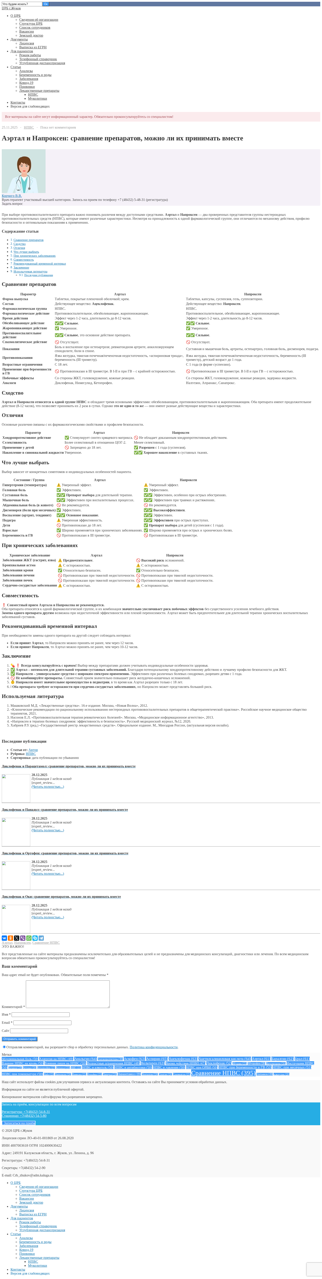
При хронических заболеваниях (35, 255)
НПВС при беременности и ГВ (245, 1067)
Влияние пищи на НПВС (65, 1063)
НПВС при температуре (22, 1074)
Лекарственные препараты (39, 90)
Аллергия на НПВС (56, 1059)
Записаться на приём (18, 1123)
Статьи (16, 67)
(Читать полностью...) (48, 786)
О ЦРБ (16, 16)
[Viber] (22, 938)
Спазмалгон (181, 1074)
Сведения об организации (38, 19)
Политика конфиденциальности (154, 1047)
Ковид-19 (26, 83)
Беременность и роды (35, 75)
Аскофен (134, 1059)
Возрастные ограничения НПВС (113, 1063)
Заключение (21, 267)
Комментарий (13, 1007)
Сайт (5, 1031)
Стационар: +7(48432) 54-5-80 (24, 1116)
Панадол (110, 1074)
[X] (16, 938)
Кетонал (29, 1067)
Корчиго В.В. (12, 196)
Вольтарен (153, 1063)
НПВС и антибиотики (133, 1067)
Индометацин (276, 1063)
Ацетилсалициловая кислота (224, 1059)
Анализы (26, 71)
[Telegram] (41, 938)
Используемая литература (30, 271)
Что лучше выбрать (26, 251)
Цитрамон (265, 1074)
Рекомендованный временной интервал (40, 263)
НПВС (33, 94)
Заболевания (28, 79)
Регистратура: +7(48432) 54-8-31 (26, 1112)
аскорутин (281, 1074)
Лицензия (26, 43)
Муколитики (37, 98)
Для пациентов (22, 51)
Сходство (20, 244)
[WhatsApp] (29, 938)
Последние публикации (38, 275)
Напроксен (22, 942)
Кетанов (15, 1067)
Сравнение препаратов (29, 240)
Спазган (165, 1074)
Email (7, 1022)
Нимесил (79, 1074)
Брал (302, 1059)
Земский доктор (31, 35)
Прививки (27, 87)
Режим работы (30, 55)
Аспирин (157, 1059)
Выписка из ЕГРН (33, 47)
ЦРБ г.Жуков (11, 8)
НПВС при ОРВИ (202, 1067)
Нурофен (94, 1074)
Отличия (19, 248)
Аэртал (7, 942)
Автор (33, 750)
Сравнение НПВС (46, 942)
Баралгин (282, 1059)
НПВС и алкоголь (97, 1067)
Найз (49, 1074)
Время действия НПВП (185, 1063)
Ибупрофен (256, 1063)
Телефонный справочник (38, 59)
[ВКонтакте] (4, 938)
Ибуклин (239, 1063)
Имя (6, 1014)
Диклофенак (219, 1063)
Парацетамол (129, 1074)
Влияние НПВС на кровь (23, 1063)
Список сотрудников (34, 27)
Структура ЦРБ (30, 23)
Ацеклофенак (183, 1059)
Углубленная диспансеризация (42, 63)
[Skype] (35, 938)
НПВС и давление (169, 1067)
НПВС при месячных (291, 1067)
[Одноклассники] (10, 938)
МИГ (76, 1067)
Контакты (18, 102)
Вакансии (26, 31)
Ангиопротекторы (110, 1059)
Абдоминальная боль (20, 1059)
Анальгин (85, 1059)
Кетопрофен (46, 1067)
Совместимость (24, 259)
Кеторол (63, 1067)
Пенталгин (150, 1074)
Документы (19, 39)
